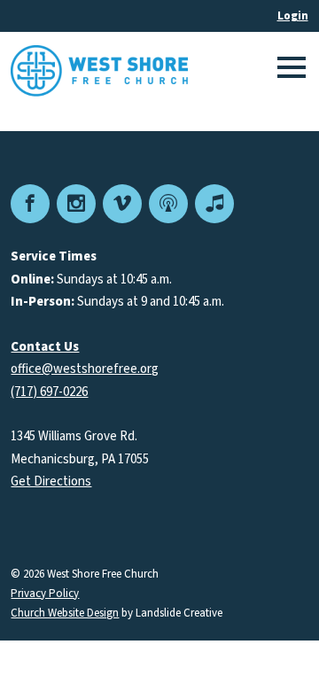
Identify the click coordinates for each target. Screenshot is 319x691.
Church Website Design (65, 613)
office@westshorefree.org (85, 369)
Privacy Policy (45, 594)
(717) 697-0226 (49, 392)
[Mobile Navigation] (288, 70)
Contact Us (45, 347)
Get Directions (51, 481)
